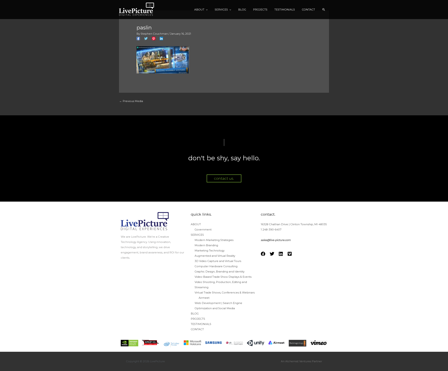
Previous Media (131, 101)
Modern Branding (206, 245)
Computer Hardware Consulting (216, 266)
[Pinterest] (153, 38)
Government (203, 229)
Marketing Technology (210, 250)
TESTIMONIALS (201, 324)
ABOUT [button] (196, 224)
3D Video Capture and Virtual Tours (218, 261)
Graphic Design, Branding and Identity (219, 271)
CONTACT (197, 329)
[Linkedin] (161, 38)
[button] (201, 9)
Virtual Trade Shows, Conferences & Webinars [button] (225, 292)
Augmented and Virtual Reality (215, 255)
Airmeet (204, 297)
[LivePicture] (136, 9)
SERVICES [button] (197, 234)
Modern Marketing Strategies (214, 240)
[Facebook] (138, 38)
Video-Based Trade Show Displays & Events (223, 276)
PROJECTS (198, 318)
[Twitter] (146, 38)
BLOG (195, 313)
